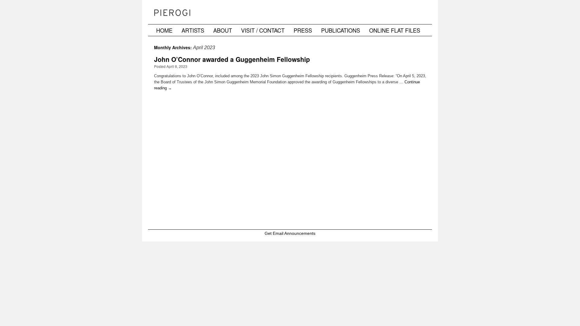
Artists (193, 30)
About (222, 30)
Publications (340, 30)
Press (303, 30)
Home (164, 30)
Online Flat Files (394, 30)
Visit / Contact (263, 30)
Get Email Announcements (290, 233)
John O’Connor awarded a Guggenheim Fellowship (232, 59)
